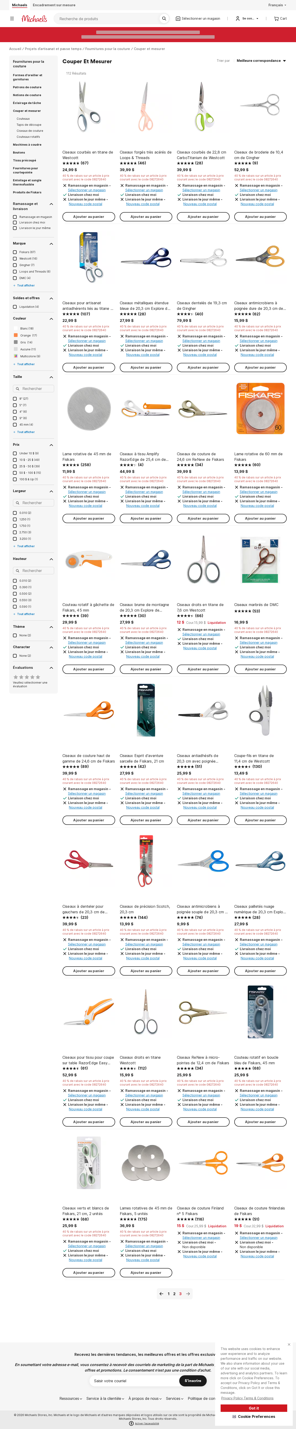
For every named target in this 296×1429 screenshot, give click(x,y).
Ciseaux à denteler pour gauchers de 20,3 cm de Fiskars (83, 909)
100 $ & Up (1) (28, 479)
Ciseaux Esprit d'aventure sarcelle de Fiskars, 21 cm (142, 758)
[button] (254, 1416)
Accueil (15, 49)
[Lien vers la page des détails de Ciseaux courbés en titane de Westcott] (88, 109)
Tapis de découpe (29, 124)
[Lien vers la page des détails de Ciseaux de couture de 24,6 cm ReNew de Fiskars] (203, 411)
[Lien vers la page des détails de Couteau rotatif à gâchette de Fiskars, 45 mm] (88, 561)
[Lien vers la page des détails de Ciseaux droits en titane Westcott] (146, 1014)
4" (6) (23, 411)
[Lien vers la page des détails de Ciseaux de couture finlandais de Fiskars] (260, 1165)
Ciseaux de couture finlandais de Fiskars (259, 1211)
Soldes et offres (26, 298)
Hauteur (20, 559)
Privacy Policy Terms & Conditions (247, 1398)
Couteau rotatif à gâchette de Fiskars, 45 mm (88, 607)
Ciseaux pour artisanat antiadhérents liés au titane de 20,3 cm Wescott (88, 306)
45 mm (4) (26, 424)
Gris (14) (26, 342)
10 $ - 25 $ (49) (29, 460)
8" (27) (23, 398)
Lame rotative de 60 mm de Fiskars (258, 457)
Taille (17, 377)
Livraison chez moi (32, 222)
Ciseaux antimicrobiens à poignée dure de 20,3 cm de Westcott (258, 306)
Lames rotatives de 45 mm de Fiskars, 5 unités (146, 1211)
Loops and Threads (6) (34, 271)
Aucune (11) (28, 349)
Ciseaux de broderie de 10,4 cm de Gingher (258, 155)
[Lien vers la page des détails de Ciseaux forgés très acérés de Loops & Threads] (146, 109)
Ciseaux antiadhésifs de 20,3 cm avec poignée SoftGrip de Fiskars (197, 758)
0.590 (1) (25, 606)
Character (21, 647)
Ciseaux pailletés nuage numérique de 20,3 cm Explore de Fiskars (260, 909)
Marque (19, 243)
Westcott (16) (28, 258)
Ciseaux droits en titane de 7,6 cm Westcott (200, 607)
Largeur (19, 491)
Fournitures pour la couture (107, 49)
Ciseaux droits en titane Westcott (140, 1060)
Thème (19, 626)
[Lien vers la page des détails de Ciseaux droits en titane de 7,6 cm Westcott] (203, 561)
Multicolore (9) (30, 356)
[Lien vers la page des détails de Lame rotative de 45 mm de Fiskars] (88, 411)
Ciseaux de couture (30, 130)
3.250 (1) (25, 538)
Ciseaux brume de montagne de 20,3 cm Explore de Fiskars (144, 607)
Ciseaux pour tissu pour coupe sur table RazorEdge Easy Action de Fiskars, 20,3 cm (88, 1060)
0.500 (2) (25, 593)
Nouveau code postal (85, 204)
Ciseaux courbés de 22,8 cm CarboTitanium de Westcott (201, 155)
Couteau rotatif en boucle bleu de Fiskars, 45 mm (256, 1060)
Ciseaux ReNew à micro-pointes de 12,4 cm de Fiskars (203, 1060)
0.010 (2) (25, 513)
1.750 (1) (24, 526)
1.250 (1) (24, 519)
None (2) (25, 635)
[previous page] (161, 1293)
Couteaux (23, 118)
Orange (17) (28, 335)
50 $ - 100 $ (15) (30, 472)
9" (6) (23, 418)
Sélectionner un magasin (87, 190)
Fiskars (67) (27, 252)
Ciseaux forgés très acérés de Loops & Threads (146, 155)
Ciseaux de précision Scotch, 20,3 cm (145, 909)
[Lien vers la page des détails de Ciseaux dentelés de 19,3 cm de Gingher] (203, 260)
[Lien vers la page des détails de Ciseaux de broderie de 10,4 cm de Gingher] (260, 109)
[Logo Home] (34, 19)
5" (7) (22, 405)
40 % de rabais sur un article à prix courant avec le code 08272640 (85, 177)
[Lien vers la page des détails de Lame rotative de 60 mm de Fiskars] (260, 411)
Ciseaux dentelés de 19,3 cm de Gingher (202, 306)
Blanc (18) (27, 328)
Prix (16, 444)
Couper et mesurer (149, 49)
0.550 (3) (25, 600)
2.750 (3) (25, 532)
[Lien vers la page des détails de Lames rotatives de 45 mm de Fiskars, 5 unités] (146, 1165)
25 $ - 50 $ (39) (29, 466)
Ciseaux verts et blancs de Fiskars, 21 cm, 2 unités (85, 1211)
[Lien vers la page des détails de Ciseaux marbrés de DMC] (260, 561)
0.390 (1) (25, 587)
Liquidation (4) (29, 306)
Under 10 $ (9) (29, 453)
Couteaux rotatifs (28, 136)
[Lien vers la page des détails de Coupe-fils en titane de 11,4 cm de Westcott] (260, 712)
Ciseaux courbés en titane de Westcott (87, 155)
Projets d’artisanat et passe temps (53, 49)
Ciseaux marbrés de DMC (256, 604)
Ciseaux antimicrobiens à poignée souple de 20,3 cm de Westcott (203, 909)
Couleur (19, 318)
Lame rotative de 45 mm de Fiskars (86, 457)
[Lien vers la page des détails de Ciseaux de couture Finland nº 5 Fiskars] (203, 1165)
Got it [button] (254, 1408)
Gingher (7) (26, 265)
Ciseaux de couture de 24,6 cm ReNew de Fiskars (200, 457)
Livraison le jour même (35, 228)
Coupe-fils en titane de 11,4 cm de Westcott (254, 758)
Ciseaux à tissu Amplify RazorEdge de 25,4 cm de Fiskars (143, 457)
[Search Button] (164, 18)
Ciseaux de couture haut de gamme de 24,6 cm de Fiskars (88, 758)
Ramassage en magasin (35, 217)
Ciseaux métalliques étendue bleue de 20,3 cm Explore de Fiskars (145, 306)
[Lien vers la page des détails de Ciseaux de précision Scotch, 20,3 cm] (146, 863)
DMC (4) (25, 278)
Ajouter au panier (88, 216)
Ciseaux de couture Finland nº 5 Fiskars (200, 1211)
